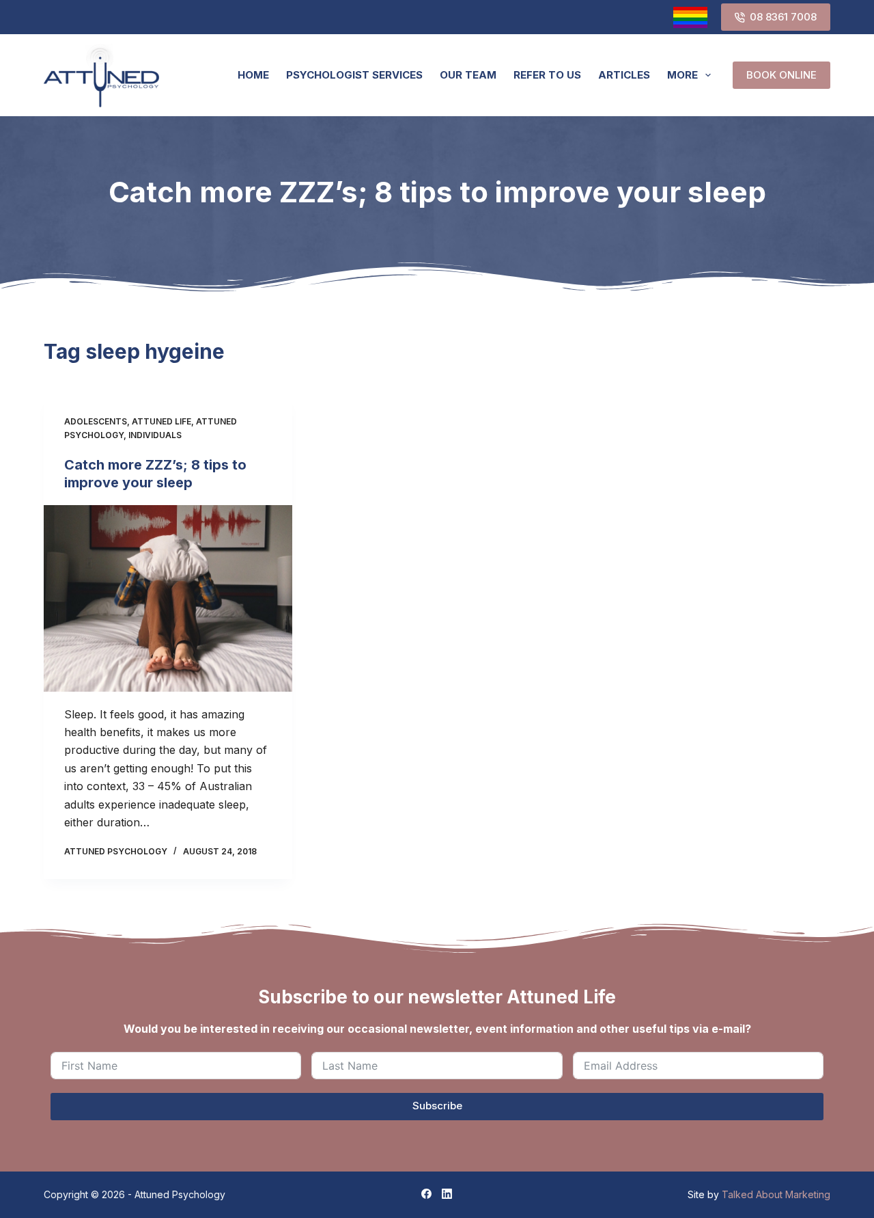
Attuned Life (161, 421)
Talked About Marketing (776, 1194)
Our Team (468, 74)
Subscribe (437, 1105)
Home (253, 74)
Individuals (155, 435)
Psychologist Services (354, 74)
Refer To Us (547, 74)
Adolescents (95, 421)
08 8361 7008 (783, 16)
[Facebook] (426, 1194)
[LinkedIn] (447, 1194)
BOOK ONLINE (781, 74)
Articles (624, 74)
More (682, 74)
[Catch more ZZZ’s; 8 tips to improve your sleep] (168, 598)
